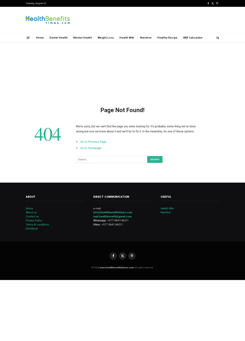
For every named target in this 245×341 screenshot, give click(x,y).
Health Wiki (126, 37)
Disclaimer (32, 228)
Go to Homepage (91, 148)
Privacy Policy (34, 220)
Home (40, 37)
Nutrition (146, 37)
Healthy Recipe (167, 37)
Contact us (32, 216)
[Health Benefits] (48, 20)
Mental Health (82, 37)
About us (31, 212)
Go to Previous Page (93, 142)
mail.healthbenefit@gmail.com (112, 216)
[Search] (217, 38)
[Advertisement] (122, 74)
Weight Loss (106, 37)
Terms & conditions (37, 224)
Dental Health (59, 37)
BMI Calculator (193, 37)
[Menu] (28, 37)
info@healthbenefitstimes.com (112, 212)
